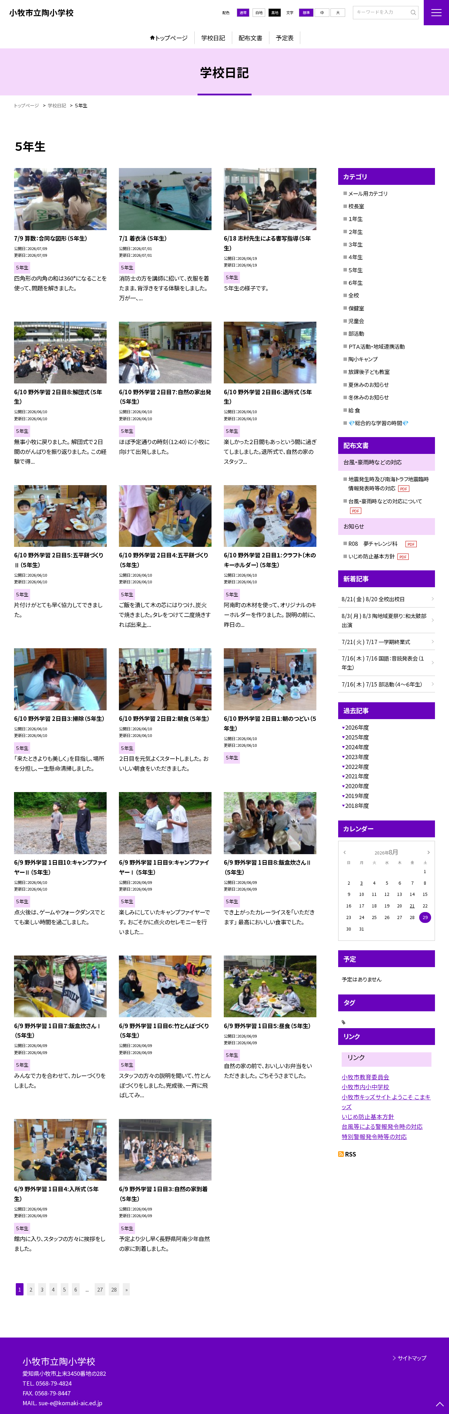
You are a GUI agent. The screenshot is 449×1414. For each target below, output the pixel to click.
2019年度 (357, 795)
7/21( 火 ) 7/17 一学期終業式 (376, 641)
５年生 (355, 270)
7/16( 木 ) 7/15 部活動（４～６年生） (382, 684)
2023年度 (357, 756)
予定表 (285, 37)
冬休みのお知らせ (368, 397)
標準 (306, 12)
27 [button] (100, 1289)
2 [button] (30, 1289)
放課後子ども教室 (369, 371)
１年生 (355, 218)
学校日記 (213, 37)
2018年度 (357, 805)
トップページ (171, 37)
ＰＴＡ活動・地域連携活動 (376, 346)
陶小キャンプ (362, 359)
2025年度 (357, 737)
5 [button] (64, 1289)
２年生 (355, 231)
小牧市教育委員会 (365, 1077)
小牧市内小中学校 (365, 1087)
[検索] (412, 12)
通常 (243, 12)
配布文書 (250, 37)
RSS (350, 1154)
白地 (258, 12)
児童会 (356, 320)
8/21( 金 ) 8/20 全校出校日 (373, 599)
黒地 (274, 12)
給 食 (354, 410)
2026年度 (357, 727)
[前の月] (344, 852)
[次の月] (429, 852)
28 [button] (114, 1289)
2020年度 (357, 786)
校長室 (356, 206)
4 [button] (53, 1289)
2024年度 (357, 747)
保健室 (356, 308)
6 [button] (75, 1289)
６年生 (355, 282)
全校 (353, 295)
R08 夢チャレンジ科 (381, 543)
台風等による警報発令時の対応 (382, 1126)
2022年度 (357, 766)
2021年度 (357, 776)
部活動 (356, 333)
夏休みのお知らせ (368, 384)
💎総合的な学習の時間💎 (378, 423)
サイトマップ (412, 1358)
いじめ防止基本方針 (377, 556)
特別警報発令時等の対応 (374, 1136)
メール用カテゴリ (367, 193)
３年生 (355, 244)
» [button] (126, 1289)
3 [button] (42, 1289)
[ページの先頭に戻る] (440, 1405)
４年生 (355, 257)
